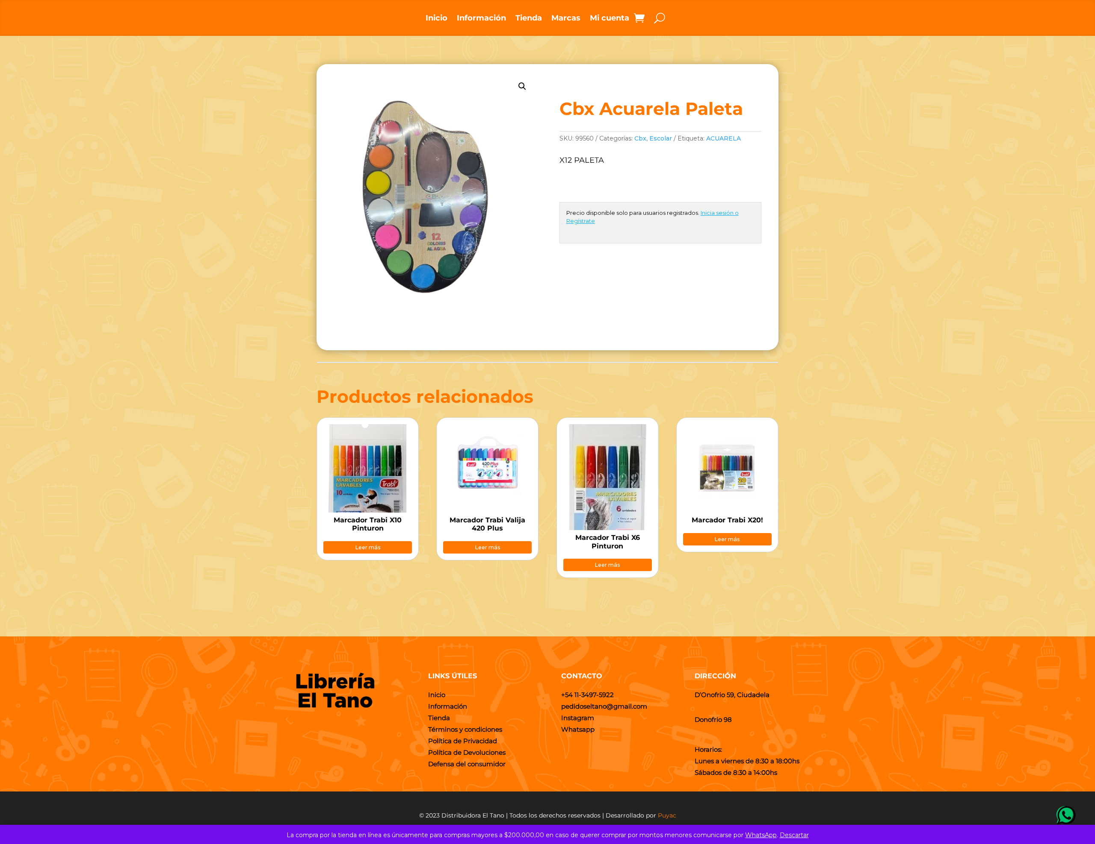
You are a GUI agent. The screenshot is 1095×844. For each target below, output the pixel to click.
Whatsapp (578, 729)
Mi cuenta (609, 19)
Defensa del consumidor (467, 764)
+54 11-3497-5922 (587, 695)
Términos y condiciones (465, 729)
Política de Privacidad (462, 741)
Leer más (368, 547)
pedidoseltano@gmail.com (604, 706)
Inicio (436, 19)
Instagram (577, 718)
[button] (522, 86)
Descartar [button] (794, 835)
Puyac (667, 815)
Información (481, 19)
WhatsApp (761, 835)
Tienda (528, 19)
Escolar (660, 138)
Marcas (565, 19)
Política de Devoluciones (467, 752)
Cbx (640, 138)
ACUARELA (723, 138)
